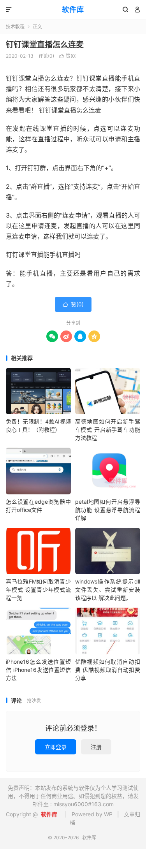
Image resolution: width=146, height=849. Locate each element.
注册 (96, 747)
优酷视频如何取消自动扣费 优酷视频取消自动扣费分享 (107, 669)
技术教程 (15, 27)
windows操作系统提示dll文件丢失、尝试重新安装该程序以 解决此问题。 (107, 589)
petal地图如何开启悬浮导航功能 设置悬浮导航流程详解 (107, 509)
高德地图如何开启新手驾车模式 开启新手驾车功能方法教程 (107, 429)
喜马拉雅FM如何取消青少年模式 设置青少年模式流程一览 (38, 589)
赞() (68, 56)
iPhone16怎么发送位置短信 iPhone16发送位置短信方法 (38, 669)
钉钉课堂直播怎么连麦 (45, 44)
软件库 (73, 9)
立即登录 (56, 747)
